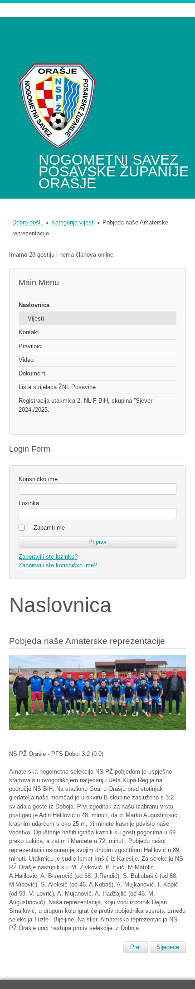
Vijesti (36, 318)
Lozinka (29, 503)
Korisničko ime (38, 479)
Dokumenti (33, 373)
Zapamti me (49, 527)
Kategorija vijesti (73, 222)
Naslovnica (34, 305)
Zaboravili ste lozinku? (48, 556)
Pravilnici (31, 346)
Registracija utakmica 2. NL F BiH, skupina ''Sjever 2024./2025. (85, 405)
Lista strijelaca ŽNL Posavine (57, 387)
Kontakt (29, 332)
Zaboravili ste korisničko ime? (58, 565)
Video (26, 359)
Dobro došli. (28, 222)
